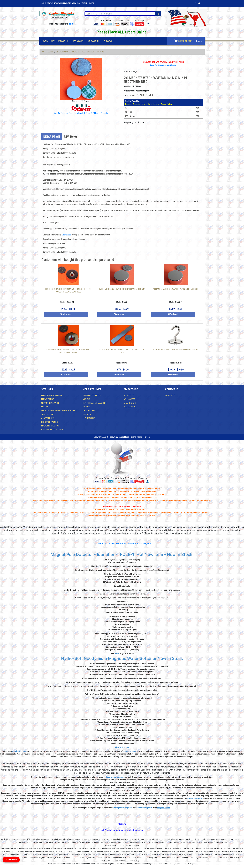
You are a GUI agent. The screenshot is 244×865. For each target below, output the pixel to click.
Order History (130, 403)
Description (51, 136)
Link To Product (122, 747)
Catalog (50, 52)
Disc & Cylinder (88, 52)
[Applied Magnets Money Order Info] (125, 481)
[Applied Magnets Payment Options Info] (107, 481)
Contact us (170, 395)
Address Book (130, 407)
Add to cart (66, 314)
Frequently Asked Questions (94, 403)
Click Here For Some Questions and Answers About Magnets (122, 543)
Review (70, 136)
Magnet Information (50, 426)
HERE (117, 653)
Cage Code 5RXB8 (48, 418)
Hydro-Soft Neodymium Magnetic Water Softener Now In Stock (122, 658)
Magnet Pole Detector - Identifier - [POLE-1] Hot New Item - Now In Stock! (122, 554)
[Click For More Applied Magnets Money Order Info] (125, 24)
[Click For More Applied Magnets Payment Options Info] (106, 24)
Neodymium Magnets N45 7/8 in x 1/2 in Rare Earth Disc (176, 289)
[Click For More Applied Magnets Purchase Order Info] (132, 24)
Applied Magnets (19, 751)
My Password (129, 399)
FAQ (53, 41)
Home (45, 41)
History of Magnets (49, 422)
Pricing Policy (89, 418)
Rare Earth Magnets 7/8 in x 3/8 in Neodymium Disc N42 (122, 289)
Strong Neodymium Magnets (67, 52)
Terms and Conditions (92, 395)
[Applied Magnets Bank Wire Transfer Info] (139, 481)
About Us (86, 399)
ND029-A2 (100, 52)
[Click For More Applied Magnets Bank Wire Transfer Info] (139, 24)
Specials (86, 407)
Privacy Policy (47, 399)
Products (63, 41)
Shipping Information (50, 403)
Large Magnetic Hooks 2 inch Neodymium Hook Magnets (176, 349)
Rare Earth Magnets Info (52, 429)
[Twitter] (199, 3)
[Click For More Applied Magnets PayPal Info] (148, 24)
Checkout (87, 414)
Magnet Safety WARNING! (51, 395)
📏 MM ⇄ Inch (11, 860)
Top (42, 52)
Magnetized (67, 235)
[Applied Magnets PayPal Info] (147, 481)
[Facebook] (195, 3)
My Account (129, 395)
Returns (44, 407)
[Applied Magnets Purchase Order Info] (132, 481)
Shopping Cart (89, 410)
